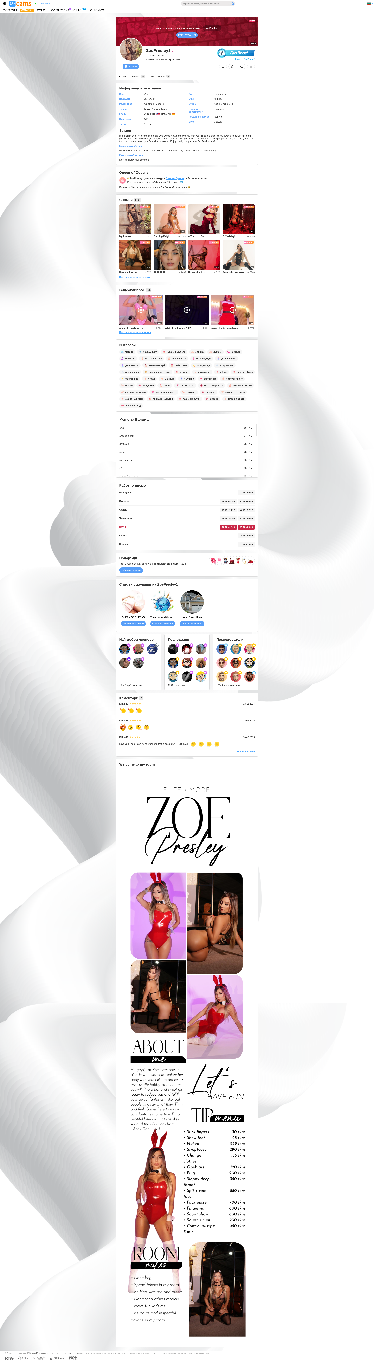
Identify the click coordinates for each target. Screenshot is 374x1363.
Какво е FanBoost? (245, 59)
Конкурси (77, 10)
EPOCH (61, 1353)
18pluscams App (96, 10)
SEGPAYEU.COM (72, 1353)
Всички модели (10, 10)
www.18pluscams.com (40, 1353)
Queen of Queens (175, 178)
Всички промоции (60, 10)
